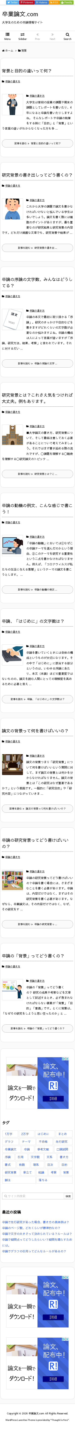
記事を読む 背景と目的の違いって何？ (37, 143)
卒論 (27, 1149)
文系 (49, 1157)
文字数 (35, 1157)
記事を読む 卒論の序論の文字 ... (37, 363)
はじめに (43, 1134)
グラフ (9, 1141)
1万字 (8, 1134)
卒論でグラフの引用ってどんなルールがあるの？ (34, 1251)
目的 (64, 1165)
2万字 (25, 1134)
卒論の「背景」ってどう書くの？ (33, 955)
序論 (8, 1157)
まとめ (62, 1134)
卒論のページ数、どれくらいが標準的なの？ (31, 1228)
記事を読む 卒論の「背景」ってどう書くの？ (38, 1028)
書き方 (64, 1157)
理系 (36, 1165)
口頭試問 (62, 1149)
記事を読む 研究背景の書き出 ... (37, 247)
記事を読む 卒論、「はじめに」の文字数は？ (38, 699)
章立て (27, 1172)
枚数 (22, 1165)
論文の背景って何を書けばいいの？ (35, 730)
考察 (54, 1172)
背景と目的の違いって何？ (27, 70)
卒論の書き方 (12, 81)
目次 (50, 1165)
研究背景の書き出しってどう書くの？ (37, 175)
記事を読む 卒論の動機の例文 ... (37, 589)
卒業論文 (10, 1149)
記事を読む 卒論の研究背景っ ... (37, 924)
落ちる (43, 1180)
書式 (8, 1165)
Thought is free (59, 1419)
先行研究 (62, 1141)
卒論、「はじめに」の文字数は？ (33, 621)
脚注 (8, 1180)
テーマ (26, 1141)
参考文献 (43, 1149)
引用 (21, 1157)
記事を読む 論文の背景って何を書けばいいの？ (37, 808)
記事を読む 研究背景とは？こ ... (37, 473)
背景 (66, 1172)
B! (41, 2)
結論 (41, 1172)
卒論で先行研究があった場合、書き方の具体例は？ (35, 1222)
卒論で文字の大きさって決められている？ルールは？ (37, 1234)
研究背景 (10, 1172)
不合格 (43, 1141)
